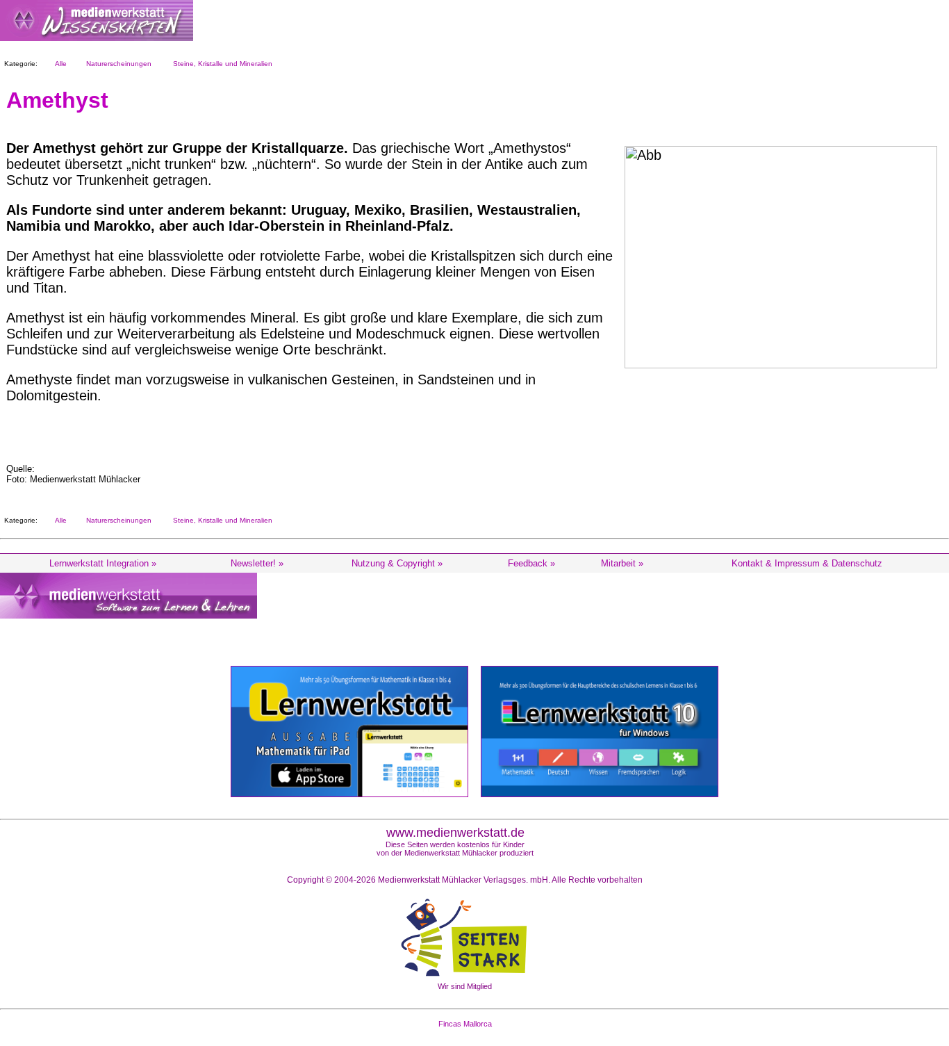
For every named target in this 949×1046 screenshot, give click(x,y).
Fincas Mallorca (465, 1024)
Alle (59, 63)
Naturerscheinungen (116, 63)
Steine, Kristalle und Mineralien (220, 63)
